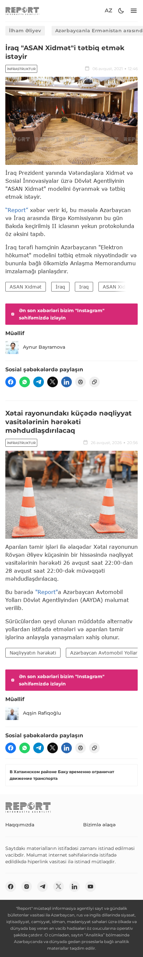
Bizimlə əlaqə (99, 825)
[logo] (22, 11)
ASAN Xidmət (26, 287)
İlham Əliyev (25, 31)
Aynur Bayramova (44, 347)
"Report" (46, 592)
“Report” (16, 210)
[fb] (10, 382)
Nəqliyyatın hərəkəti (33, 653)
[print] (80, 382)
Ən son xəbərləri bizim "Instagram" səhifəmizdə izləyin (61, 314)
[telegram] (38, 382)
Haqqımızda (19, 825)
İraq (60, 287)
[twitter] (52, 382)
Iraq (84, 287)
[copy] (94, 382)
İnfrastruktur (21, 69)
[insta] (26, 886)
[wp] (24, 382)
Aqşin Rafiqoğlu (42, 713)
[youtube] (90, 886)
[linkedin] (66, 382)
